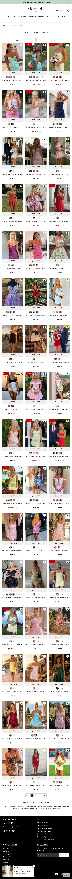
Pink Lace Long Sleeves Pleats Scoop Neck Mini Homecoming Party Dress (12, 550)
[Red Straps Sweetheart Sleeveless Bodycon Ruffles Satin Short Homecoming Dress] (36, 294)
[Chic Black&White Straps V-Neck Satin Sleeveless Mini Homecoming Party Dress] (12, 388)
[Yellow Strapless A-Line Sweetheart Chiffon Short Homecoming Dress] (12, 623)
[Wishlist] (64, 11)
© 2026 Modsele (8, 875)
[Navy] (13, 594)
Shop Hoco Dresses (43, 825)
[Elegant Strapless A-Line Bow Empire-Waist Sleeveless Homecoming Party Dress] (36, 341)
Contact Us (6, 862)
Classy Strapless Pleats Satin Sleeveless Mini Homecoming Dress (59, 785)
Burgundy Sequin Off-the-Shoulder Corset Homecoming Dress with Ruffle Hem (12, 738)
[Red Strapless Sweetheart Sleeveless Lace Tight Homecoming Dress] (36, 764)
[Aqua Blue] (7, 76)
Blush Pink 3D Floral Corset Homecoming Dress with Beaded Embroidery (36, 691)
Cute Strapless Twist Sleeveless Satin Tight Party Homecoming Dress (59, 456)
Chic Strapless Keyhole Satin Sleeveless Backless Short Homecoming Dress (36, 80)
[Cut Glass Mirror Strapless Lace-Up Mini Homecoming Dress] (36, 482)
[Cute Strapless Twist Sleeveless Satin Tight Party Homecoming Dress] (59, 435)
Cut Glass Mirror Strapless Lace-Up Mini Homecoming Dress (36, 503)
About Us (6, 848)
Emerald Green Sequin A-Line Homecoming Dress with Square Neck (59, 691)
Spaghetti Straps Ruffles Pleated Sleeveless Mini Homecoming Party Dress (36, 597)
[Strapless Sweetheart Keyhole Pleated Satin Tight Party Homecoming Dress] (59, 59)
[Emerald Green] (60, 124)
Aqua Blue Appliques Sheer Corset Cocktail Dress (12, 80)
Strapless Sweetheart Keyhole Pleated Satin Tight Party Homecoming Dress (59, 80)
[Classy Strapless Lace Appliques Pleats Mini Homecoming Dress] (59, 106)
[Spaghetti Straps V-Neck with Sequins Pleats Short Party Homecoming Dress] (12, 247)
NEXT (44, 795)
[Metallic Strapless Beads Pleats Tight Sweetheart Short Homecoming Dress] (12, 764)
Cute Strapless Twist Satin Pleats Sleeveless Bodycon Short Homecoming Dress (36, 456)
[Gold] (33, 500)
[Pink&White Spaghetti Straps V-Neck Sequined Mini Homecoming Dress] (36, 529)
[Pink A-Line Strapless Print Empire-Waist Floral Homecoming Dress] (59, 623)
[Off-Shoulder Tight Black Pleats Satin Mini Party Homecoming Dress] (12, 341)
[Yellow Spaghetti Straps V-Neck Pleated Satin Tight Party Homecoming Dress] (12, 482)
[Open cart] (68, 11)
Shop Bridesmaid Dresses (45, 828)
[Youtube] (13, 831)
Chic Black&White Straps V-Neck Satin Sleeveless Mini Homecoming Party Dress (12, 409)
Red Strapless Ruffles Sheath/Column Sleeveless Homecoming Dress (59, 362)
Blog (4, 868)
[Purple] (9, 265)
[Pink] (37, 76)
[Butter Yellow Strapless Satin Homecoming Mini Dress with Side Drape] (12, 670)
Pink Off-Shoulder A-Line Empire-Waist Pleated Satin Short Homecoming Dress (36, 409)
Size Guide (6, 851)
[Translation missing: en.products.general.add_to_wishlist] (21, 45)
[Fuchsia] (14, 500)
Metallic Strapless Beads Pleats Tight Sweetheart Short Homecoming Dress (12, 785)
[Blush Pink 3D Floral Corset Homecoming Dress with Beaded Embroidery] (36, 670)
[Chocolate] (10, 782)
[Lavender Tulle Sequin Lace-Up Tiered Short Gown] (12, 294)
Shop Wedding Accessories (45, 839)
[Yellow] (53, 76)
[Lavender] (7, 312)
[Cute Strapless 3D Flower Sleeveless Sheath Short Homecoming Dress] (59, 294)
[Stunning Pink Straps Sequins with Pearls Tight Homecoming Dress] (36, 106)
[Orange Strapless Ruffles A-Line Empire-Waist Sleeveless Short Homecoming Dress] (12, 200)
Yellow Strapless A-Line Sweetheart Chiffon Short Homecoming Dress (12, 644)
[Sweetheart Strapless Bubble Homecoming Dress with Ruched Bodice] (36, 717)
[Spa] (33, 265)
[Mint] (30, 76)
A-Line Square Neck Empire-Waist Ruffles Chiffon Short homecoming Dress (59, 550)
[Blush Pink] (34, 688)
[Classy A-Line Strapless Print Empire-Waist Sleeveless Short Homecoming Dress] (59, 247)
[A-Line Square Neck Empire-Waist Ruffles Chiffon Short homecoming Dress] (59, 529)
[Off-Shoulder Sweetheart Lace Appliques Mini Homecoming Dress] (59, 482)
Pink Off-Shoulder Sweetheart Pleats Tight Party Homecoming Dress (12, 127)
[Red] (57, 76)
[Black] (60, 76)
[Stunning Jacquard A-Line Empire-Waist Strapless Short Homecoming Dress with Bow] (36, 200)
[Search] (57, 11)
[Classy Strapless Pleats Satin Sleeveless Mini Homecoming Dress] (59, 764)
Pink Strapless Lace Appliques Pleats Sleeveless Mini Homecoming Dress (59, 738)
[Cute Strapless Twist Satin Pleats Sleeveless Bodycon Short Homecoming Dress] (36, 435)
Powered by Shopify (20, 875)
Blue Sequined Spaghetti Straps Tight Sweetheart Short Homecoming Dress (12, 174)
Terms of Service (8, 865)
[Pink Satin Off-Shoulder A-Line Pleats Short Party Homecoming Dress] (59, 153)
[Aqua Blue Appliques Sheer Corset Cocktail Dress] (12, 59)
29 (40, 795)
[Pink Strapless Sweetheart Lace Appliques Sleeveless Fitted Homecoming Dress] (36, 153)
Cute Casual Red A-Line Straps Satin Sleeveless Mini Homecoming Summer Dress (59, 221)
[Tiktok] (10, 831)
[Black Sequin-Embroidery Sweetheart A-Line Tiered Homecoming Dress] (12, 576)
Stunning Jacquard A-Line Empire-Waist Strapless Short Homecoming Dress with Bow (36, 221)
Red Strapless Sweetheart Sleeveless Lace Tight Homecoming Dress (36, 785)
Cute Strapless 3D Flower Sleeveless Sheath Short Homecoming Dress (59, 315)
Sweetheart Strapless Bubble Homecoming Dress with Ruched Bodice (36, 738)
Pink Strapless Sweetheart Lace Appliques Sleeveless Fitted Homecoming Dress (36, 174)
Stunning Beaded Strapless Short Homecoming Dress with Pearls (59, 409)
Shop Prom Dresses (43, 822)
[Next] (68, 2)
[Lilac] (33, 453)
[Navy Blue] (54, 124)
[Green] (57, 265)
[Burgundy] (33, 76)
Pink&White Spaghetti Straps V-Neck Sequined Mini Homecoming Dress (36, 550)
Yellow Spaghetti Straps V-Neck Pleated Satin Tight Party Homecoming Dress (12, 503)
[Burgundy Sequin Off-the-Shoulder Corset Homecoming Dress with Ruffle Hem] (12, 717)
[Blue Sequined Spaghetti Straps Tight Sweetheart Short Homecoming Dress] (12, 153)
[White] (57, 406)
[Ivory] (34, 594)
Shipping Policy (8, 854)
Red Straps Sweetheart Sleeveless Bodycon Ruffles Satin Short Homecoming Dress (36, 315)
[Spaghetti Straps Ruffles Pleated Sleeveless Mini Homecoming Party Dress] (36, 576)
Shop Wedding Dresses (44, 831)
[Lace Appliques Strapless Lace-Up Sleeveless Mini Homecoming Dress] (36, 247)
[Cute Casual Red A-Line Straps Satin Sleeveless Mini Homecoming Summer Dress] (59, 200)
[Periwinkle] (14, 76)
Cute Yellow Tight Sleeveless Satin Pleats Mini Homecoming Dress (59, 597)
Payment (6, 859)
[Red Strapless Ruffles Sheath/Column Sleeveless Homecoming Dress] (59, 341)
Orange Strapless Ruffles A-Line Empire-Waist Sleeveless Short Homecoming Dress (12, 221)
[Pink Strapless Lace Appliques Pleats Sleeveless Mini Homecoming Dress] (59, 717)
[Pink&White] (34, 547)
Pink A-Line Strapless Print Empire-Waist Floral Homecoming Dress (59, 644)
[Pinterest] (7, 831)
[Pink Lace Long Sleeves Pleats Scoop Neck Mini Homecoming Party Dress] (12, 529)
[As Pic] (34, 359)
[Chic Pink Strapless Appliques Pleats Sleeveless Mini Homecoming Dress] (12, 435)
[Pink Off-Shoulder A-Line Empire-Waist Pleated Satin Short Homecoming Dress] (36, 388)
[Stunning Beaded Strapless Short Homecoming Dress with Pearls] (59, 388)
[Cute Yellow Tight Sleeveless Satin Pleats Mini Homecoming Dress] (59, 576)
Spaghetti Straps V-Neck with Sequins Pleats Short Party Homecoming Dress (12, 268)
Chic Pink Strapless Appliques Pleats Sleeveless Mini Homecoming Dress (12, 456)
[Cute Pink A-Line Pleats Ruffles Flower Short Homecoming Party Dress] (36, 623)
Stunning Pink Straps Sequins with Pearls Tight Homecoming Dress (36, 127)
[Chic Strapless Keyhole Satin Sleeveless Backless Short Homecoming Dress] (36, 59)
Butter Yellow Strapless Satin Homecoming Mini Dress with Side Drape (12, 691)
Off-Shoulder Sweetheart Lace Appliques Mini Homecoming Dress (59, 503)
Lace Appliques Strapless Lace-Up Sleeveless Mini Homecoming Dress (36, 268)
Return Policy (7, 857)
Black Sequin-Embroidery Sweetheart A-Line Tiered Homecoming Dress (12, 597)
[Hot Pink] (10, 76)
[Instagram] (4, 831)
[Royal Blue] (57, 500)
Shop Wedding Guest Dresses (46, 837)
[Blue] (10, 171)
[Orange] (10, 218)
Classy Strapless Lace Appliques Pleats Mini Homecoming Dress (59, 127)
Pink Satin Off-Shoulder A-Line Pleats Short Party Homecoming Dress (59, 174)
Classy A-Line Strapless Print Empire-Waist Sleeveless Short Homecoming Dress (59, 268)
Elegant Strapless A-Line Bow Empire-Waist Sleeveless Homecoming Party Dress (36, 362)
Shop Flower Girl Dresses (44, 834)
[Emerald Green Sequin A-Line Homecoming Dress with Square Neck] (59, 670)
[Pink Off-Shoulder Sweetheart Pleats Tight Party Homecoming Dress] (12, 106)
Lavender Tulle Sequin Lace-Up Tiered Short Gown (12, 315)
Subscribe (63, 855)
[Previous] (4, 2)
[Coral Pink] (60, 453)
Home (3, 25)
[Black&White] (9, 406)
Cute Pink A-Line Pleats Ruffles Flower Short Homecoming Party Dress (36, 644)
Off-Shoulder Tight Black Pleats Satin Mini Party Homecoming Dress (12, 362)
